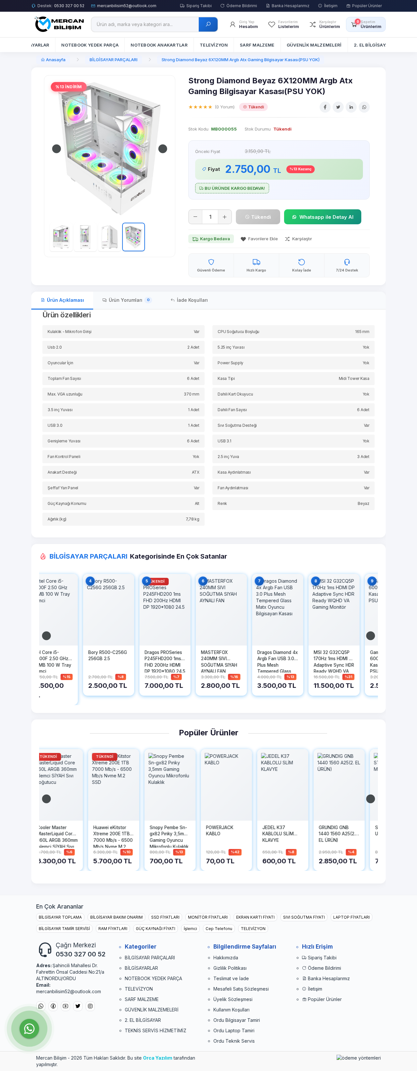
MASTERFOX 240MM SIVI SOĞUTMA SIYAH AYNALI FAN (178, 661)
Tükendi (260, 217)
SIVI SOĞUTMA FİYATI (304, 917)
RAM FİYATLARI (112, 928)
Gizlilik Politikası (230, 968)
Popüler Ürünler (367, 5)
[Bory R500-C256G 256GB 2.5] (67, 610)
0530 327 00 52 (69, 5)
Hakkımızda (225, 957)
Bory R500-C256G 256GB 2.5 (66, 655)
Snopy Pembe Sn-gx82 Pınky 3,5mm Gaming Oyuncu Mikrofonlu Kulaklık (122, 836)
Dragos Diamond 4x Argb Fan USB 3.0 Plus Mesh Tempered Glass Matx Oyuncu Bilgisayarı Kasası (236, 661)
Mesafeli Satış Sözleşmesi (241, 989)
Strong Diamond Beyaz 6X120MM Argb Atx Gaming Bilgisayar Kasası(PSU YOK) (241, 59)
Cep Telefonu (219, 928)
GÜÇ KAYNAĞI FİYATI (155, 928)
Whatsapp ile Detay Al (326, 217)
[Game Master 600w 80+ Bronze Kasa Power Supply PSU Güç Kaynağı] (349, 610)
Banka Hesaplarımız (290, 5)
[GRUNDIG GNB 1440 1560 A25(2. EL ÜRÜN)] (292, 785)
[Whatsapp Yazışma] (29, 1028)
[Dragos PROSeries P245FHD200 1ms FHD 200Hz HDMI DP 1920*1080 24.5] (123, 610)
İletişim (331, 5)
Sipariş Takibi (199, 5)
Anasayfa (55, 59)
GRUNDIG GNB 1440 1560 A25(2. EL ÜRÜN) (290, 834)
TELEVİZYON (253, 928)
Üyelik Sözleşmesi (232, 999)
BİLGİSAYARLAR (141, 968)
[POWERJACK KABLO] (180, 785)
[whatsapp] (40, 1006)
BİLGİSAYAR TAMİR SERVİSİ (64, 928)
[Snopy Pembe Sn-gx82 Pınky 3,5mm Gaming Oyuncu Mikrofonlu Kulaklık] (123, 785)
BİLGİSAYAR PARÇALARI (113, 59)
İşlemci (190, 928)
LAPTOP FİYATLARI (351, 917)
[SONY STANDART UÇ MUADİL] (349, 785)
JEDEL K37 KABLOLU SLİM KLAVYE (231, 834)
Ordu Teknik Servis (234, 1041)
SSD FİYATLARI (165, 917)
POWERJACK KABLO (173, 831)
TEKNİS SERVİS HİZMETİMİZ (155, 1030)
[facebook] (53, 1006)
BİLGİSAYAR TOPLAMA (60, 917)
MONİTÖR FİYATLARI (208, 917)
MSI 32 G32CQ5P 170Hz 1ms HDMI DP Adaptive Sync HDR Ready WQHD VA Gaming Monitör (292, 661)
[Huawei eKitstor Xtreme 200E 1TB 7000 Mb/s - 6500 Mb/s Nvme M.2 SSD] (67, 785)
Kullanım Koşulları (231, 1009)
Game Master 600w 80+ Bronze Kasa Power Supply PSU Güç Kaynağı (349, 661)
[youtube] (65, 1006)
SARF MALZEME (142, 999)
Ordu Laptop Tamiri (233, 1030)
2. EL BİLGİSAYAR (143, 1020)
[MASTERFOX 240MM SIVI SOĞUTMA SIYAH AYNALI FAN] (180, 610)
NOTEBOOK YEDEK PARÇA (153, 978)
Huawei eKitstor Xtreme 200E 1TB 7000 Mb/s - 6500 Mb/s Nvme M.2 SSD (66, 836)
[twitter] (77, 1006)
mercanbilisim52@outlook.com (126, 5)
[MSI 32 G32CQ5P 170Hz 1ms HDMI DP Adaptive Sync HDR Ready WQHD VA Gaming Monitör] (292, 610)
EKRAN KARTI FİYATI (255, 917)
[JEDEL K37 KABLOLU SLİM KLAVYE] (236, 785)
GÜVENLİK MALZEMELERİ (152, 1009)
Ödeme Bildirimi (241, 5)
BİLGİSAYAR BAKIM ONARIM (116, 917)
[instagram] (90, 1006)
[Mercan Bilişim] (57, 24)
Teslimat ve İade (231, 978)
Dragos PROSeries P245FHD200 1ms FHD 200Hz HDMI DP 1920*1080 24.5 (123, 661)
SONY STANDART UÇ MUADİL (347, 831)
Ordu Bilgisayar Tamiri (236, 1020)
